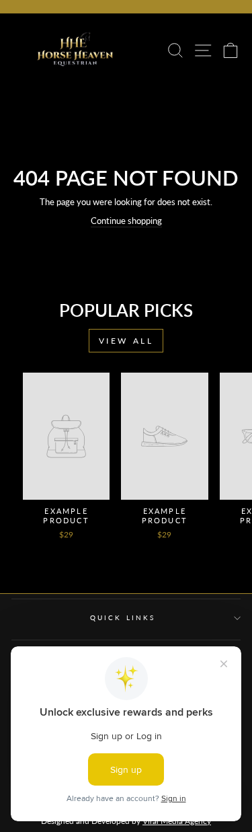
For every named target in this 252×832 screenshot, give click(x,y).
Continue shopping (126, 220)
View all (126, 341)
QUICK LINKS (122, 617)
